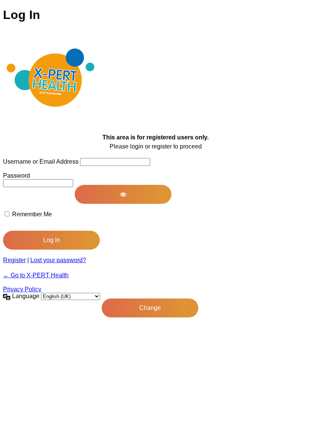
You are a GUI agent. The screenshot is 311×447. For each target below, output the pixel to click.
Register (14, 260)
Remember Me (32, 214)
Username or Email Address (41, 161)
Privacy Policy (22, 289)
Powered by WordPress (50, 77)
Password (16, 175)
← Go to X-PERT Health (36, 275)
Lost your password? (58, 260)
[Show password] (123, 194)
